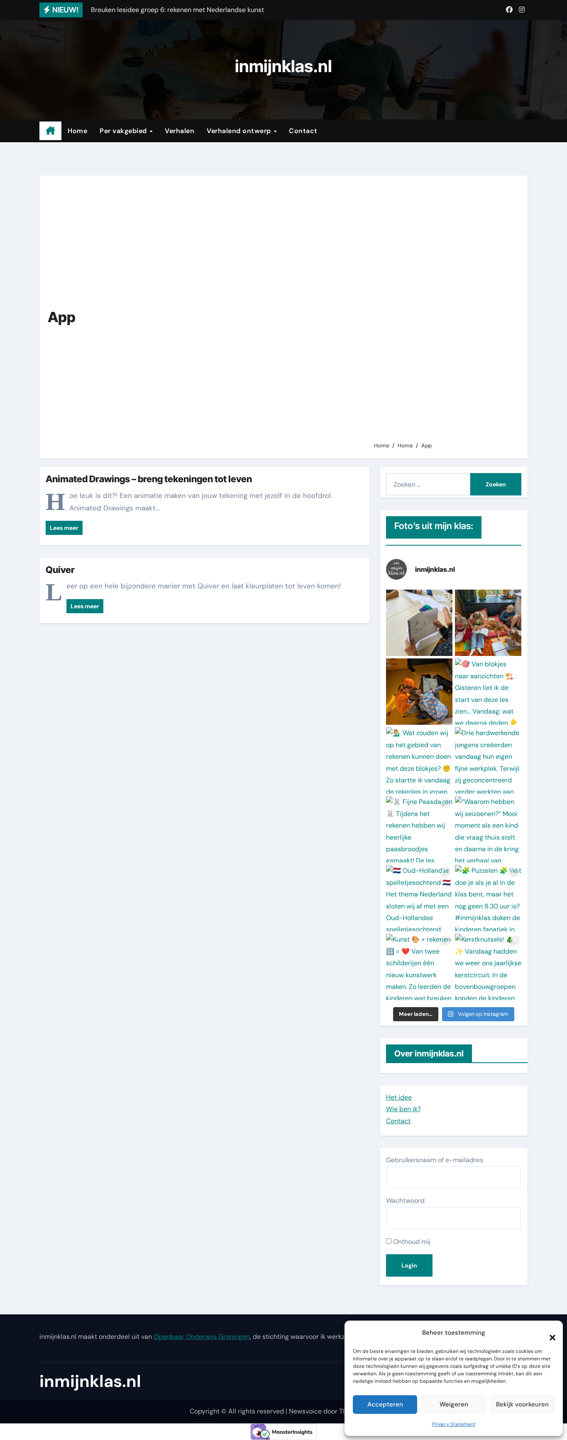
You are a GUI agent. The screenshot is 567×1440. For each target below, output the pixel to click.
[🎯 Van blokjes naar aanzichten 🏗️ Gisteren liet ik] (488, 691)
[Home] (50, 131)
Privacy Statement (454, 1424)
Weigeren (454, 1404)
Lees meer (64, 528)
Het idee (399, 1097)
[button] (548, 1333)
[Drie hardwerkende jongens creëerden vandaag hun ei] (488, 760)
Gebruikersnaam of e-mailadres (434, 1160)
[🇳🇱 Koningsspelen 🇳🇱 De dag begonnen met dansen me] (419, 691)
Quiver (60, 569)
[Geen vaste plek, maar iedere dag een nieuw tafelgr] (419, 623)
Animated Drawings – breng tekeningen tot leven (149, 479)
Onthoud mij (410, 1241)
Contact (303, 130)
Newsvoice (305, 1411)
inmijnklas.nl (283, 66)
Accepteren (385, 1404)
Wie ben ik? (403, 1109)
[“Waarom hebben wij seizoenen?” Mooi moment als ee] (488, 829)
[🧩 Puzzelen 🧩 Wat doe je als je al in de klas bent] (488, 898)
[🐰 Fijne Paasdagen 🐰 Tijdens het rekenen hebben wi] (419, 829)
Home (77, 130)
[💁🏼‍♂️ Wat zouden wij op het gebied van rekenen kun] (419, 760)
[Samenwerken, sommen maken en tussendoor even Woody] (488, 623)
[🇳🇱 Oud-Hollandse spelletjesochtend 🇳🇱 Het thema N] (419, 898)
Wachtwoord (405, 1200)
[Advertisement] (444, 312)
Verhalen (179, 130)
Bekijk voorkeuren (522, 1404)
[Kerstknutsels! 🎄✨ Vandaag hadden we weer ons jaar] (488, 967)
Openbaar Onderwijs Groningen (202, 1336)
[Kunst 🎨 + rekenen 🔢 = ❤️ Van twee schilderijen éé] (419, 967)
